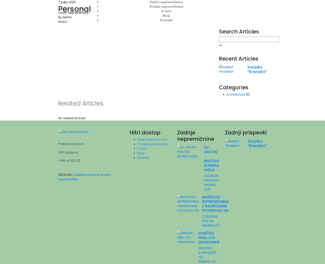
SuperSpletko (68, 179)
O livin (166, 11)
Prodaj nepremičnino (166, 6)
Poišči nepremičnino (166, 2)
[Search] (220, 45)
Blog (166, 15)
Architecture (235, 94)
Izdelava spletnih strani (92, 175)
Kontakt (166, 20)
